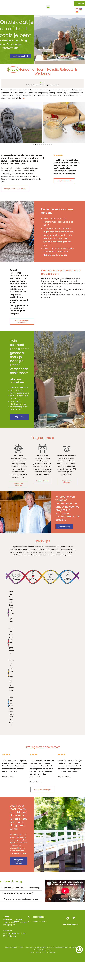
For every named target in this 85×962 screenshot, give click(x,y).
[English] (80, 9)
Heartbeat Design (61, 947)
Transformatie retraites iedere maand (21, 899)
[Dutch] (77, 9)
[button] (48, 7)
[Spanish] (77, 12)
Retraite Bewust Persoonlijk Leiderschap (21, 888)
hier (23, 98)
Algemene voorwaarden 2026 (35, 947)
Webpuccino (47, 950)
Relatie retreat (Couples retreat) (18, 893)
